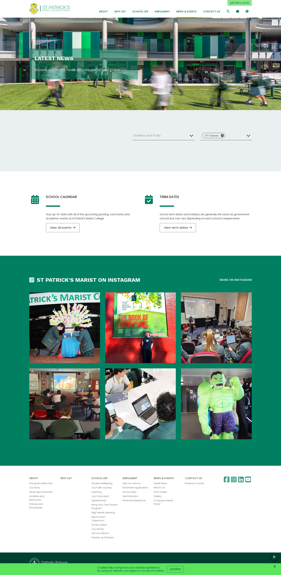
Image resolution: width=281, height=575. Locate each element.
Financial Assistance (134, 500)
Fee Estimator (130, 496)
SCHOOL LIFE (140, 11)
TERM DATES (169, 197)
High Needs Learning (103, 512)
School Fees (129, 492)
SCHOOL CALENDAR (61, 197)
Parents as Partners (103, 537)
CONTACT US (211, 11)
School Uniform (100, 533)
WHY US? (120, 11)
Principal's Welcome (40, 483)
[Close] (222, 135)
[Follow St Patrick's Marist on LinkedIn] (241, 479)
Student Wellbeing (102, 483)
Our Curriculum (100, 496)
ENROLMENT (162, 11)
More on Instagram (236, 279)
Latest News (160, 483)
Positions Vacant (194, 483)
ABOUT (103, 11)
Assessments (99, 500)
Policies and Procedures (36, 505)
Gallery (158, 496)
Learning (96, 492)
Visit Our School (131, 483)
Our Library (98, 529)
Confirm (175, 569)
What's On (159, 487)
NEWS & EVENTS (186, 11)
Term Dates (160, 492)
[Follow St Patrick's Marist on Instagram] (234, 479)
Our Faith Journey (102, 487)
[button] (163, 135)
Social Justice (99, 524)
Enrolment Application (135, 487)
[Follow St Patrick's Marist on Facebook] (227, 479)
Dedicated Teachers (41, 492)
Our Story (34, 487)
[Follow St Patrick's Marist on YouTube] (248, 479)
